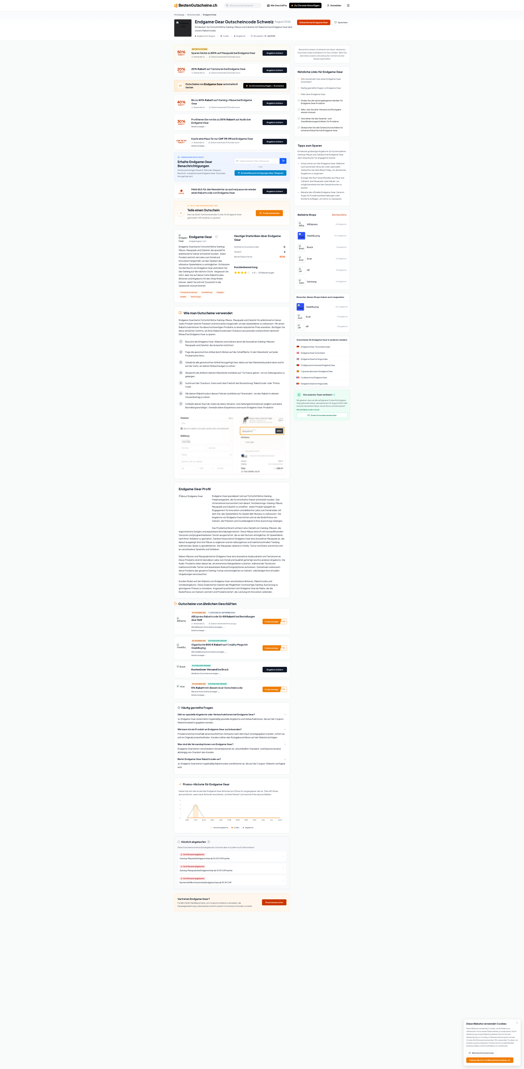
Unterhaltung (207, 292)
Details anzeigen (197, 127)
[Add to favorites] (216, 236)
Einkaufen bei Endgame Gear (314, 22)
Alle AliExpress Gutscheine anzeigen (208, 627)
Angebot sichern (275, 53)
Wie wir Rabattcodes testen (308, 410)
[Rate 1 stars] (235, 272)
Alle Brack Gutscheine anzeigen (206, 673)
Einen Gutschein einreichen (324, 415)
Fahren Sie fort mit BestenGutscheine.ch (490, 1060)
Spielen (183, 297)
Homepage (179, 14)
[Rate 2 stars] (238, 272)
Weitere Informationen (483, 1053)
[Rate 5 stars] (248, 272)
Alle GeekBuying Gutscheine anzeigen (209, 652)
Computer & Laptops (188, 292)
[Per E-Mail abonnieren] (283, 161)
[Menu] (348, 5)
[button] (275, 621)
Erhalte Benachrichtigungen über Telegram (262, 173)
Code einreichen (271, 213)
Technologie (195, 297)
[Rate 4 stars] (245, 272)
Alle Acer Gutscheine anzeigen (205, 691)
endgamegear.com (197, 241)
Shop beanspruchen (274, 902)
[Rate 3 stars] (242, 272)
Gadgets (220, 292)
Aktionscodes (193, 14)
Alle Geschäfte (278, 5)
